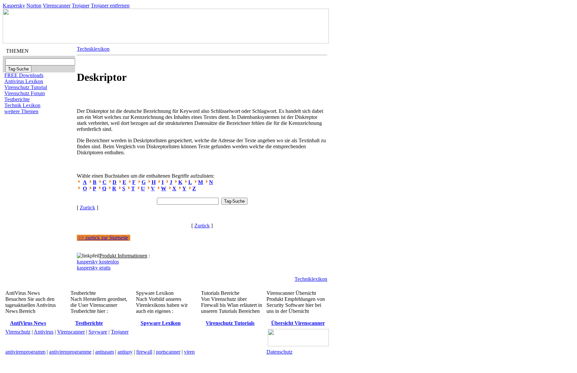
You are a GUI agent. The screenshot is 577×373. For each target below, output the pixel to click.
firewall (144, 352)
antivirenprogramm (25, 352)
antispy (125, 352)
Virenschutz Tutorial (25, 87)
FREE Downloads (23, 75)
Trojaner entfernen (110, 5)
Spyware (97, 332)
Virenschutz (17, 332)
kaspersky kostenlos (98, 261)
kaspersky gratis (94, 267)
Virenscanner (56, 5)
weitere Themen (21, 111)
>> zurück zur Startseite (103, 237)
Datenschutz (279, 352)
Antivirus (43, 332)
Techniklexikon (93, 49)
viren (189, 352)
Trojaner (80, 5)
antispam (104, 352)
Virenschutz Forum (24, 93)
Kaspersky (14, 5)
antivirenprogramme (70, 352)
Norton (33, 5)
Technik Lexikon (22, 105)
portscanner (168, 352)
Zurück (87, 207)
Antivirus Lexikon (23, 81)
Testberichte (17, 99)
